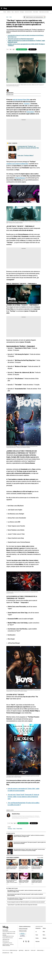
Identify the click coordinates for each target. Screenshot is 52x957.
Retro (44, 934)
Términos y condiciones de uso (24, 926)
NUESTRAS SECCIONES (39, 926)
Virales (37, 938)
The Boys (10, 828)
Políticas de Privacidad (23, 928)
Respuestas (38, 928)
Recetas (44, 938)
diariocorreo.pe (40, 950)
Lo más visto (10, 833)
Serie (14, 828)
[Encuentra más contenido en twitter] (10, 49)
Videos (44, 928)
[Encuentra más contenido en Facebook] (7, 49)
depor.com (27, 950)
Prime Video (19, 828)
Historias (37, 941)
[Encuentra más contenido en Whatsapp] (13, 49)
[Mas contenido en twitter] (26, 941)
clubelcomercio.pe (13, 950)
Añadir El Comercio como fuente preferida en (34, 17)
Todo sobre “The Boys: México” (25, 155)
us (36, 931)
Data (44, 931)
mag (11, 952)
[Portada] (6, 929)
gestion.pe (21, 950)
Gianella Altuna (9, 92)
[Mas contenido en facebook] (23, 941)
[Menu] (2, 8)
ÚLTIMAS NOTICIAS (12, 888)
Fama (37, 934)
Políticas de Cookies (23, 930)
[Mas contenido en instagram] (28, 941)
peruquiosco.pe (6, 952)
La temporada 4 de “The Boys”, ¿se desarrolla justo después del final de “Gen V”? (28, 148)
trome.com (33, 950)
